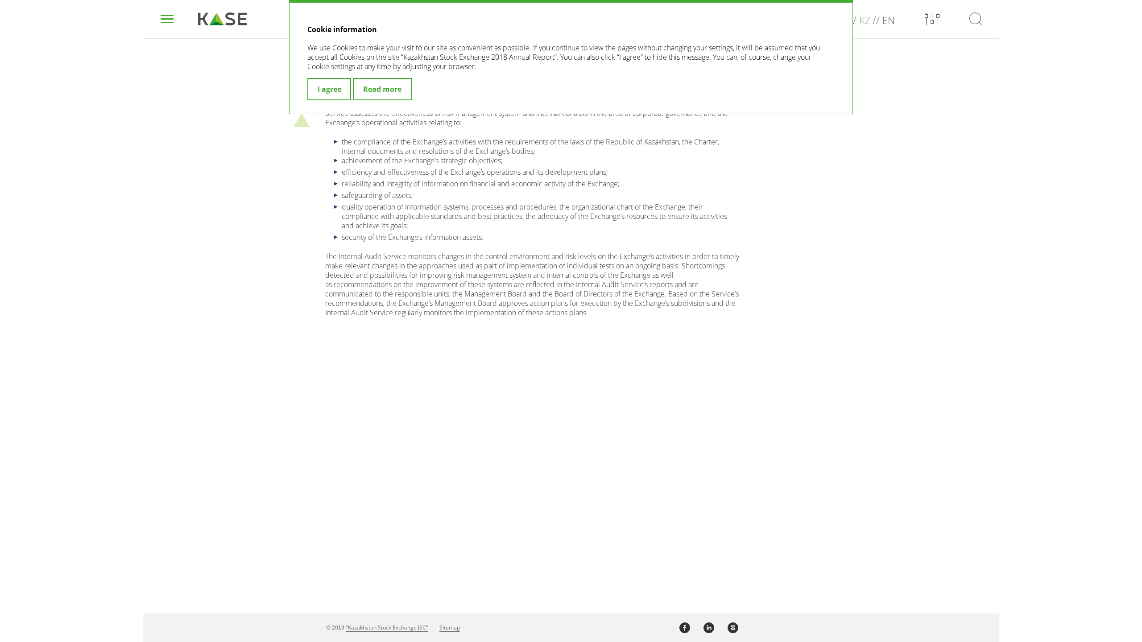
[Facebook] (684, 627)
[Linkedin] (708, 627)
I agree (329, 89)
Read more (382, 89)
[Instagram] (733, 627)
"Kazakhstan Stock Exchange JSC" (387, 627)
